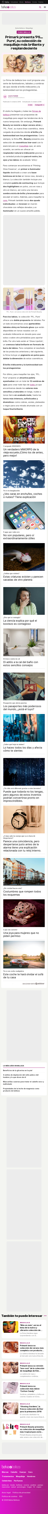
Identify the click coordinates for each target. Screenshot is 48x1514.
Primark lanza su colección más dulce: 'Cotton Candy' (30, 1388)
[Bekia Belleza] (8, 7)
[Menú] (45, 7)
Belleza (28, 2)
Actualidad (14, 2)
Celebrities (7, 1481)
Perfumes (18, 1481)
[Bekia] (5, 2)
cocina (26, 1485)
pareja (40, 1485)
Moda (21, 2)
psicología (21, 1487)
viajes (38, 1487)
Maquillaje (29, 28)
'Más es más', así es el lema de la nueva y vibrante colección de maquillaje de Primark (30, 1327)
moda (12, 1485)
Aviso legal (6, 1493)
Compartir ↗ (39, 105)
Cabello (14, 1472)
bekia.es (5, 1485)
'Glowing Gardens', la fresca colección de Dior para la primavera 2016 (31, 1409)
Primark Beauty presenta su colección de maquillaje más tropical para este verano (32, 1429)
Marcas (5, 1472)
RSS (20, 1496)
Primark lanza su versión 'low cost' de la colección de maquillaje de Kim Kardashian (32, 1368)
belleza (19, 1485)
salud (13, 1487)
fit (34, 1487)
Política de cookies (9, 1496)
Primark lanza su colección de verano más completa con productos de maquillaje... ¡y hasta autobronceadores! (32, 1348)
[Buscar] (40, 7)
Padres (40, 2)
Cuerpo (22, 1472)
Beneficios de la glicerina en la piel (17, 1070)
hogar (29, 1487)
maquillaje (24, 146)
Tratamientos (8, 1476)
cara (5, 200)
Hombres (31, 1476)
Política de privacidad (21, 1493)
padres (33, 1485)
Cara (30, 1472)
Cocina (34, 2)
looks (32, 385)
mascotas (6, 1487)
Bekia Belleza (20, 28)
